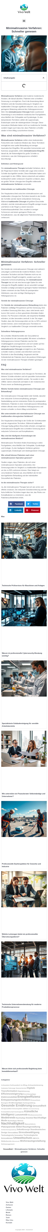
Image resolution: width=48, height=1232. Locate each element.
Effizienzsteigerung (12, 1093)
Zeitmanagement (7, 1144)
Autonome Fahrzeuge (8, 1088)
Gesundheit (39, 1105)
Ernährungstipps (15, 1103)
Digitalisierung (24, 1091)
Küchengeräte (19, 1112)
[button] (24, 21)
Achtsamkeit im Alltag (18, 1085)
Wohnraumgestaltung (33, 1141)
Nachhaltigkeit (12, 1123)
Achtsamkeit (5, 1085)
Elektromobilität (9, 1097)
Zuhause (9, 1205)
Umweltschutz (22, 1137)
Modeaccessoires (35, 1115)
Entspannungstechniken (15, 1099)
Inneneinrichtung (34, 1108)
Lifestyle (9, 1210)
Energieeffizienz (28, 1096)
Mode (8, 1212)
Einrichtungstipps (29, 1094)
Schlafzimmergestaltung (8, 1129)
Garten (8, 1207)
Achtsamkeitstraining (35, 1085)
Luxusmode (21, 1114)
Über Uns (9, 1220)
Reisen (8, 1215)
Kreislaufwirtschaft (7, 1112)
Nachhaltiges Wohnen (15, 1121)
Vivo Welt (9, 1202)
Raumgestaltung (31, 1126)
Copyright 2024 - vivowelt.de (24, 1229)
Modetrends (8, 1117)
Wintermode (16, 1141)
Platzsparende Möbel (11, 1127)
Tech (8, 1217)
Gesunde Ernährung (16, 1105)
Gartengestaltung (29, 1103)
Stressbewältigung (29, 1132)
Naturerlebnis (30, 1124)
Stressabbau (13, 1132)
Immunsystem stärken (20, 1109)
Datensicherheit (21, 1088)
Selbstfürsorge (23, 1129)
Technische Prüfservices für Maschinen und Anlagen (23, 585)
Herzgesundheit (6, 1109)
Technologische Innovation (12, 1135)
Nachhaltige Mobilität (24, 1118)
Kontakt (9, 1223)
